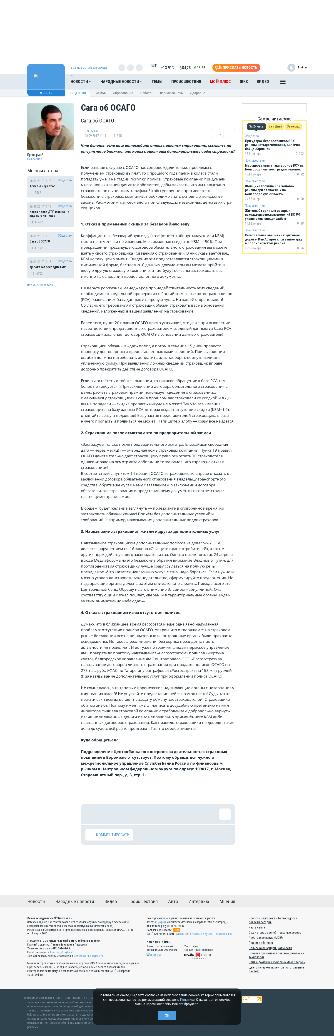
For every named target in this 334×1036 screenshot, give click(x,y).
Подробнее (34, 159)
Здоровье (197, 93)
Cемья (101, 93)
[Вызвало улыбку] (106, 814)
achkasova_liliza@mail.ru (61, 952)
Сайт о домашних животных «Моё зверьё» (277, 962)
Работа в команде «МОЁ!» (266, 937)
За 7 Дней (275, 126)
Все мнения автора (40, 285)
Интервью (198, 901)
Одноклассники (223, 934)
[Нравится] (91, 814)
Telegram (206, 934)
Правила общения (261, 943)
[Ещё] (283, 83)
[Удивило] (135, 814)
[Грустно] (150, 814)
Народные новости (120, 81)
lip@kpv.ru (161, 922)
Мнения (46, 93)
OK (167, 1015)
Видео (263, 81)
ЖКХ (244, 81)
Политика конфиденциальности (270, 948)
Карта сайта (257, 927)
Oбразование (123, 93)
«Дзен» (180, 934)
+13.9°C (167, 67)
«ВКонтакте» (192, 934)
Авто (173, 901)
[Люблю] (120, 814)
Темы (157, 81)
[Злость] (165, 814)
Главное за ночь (171, 93)
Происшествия (186, 81)
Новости (80, 81)
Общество (77, 93)
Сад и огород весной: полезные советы (275, 932)
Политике (187, 999)
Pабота (146, 93)
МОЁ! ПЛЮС (220, 81)
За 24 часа (256, 126)
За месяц (293, 126)
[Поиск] (299, 82)
